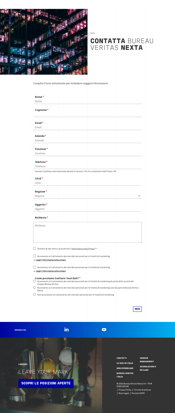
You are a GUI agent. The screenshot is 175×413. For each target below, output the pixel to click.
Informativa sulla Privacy (83, 248)
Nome (38, 96)
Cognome (41, 110)
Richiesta (40, 217)
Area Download (125, 368)
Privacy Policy (125, 389)
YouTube (104, 329)
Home (92, 33)
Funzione (40, 149)
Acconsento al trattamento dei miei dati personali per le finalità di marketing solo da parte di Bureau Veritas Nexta (88, 289)
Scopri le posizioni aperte (46, 383)
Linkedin (67, 329)
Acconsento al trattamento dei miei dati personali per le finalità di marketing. (73, 256)
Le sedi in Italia (125, 363)
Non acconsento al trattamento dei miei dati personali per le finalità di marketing (75, 294)
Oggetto (40, 204)
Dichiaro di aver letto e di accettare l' (66, 248)
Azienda (39, 136)
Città (38, 178)
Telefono (40, 162)
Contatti (122, 358)
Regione (40, 191)
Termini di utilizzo (142, 389)
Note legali (124, 393)
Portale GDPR (138, 393)
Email (38, 123)
